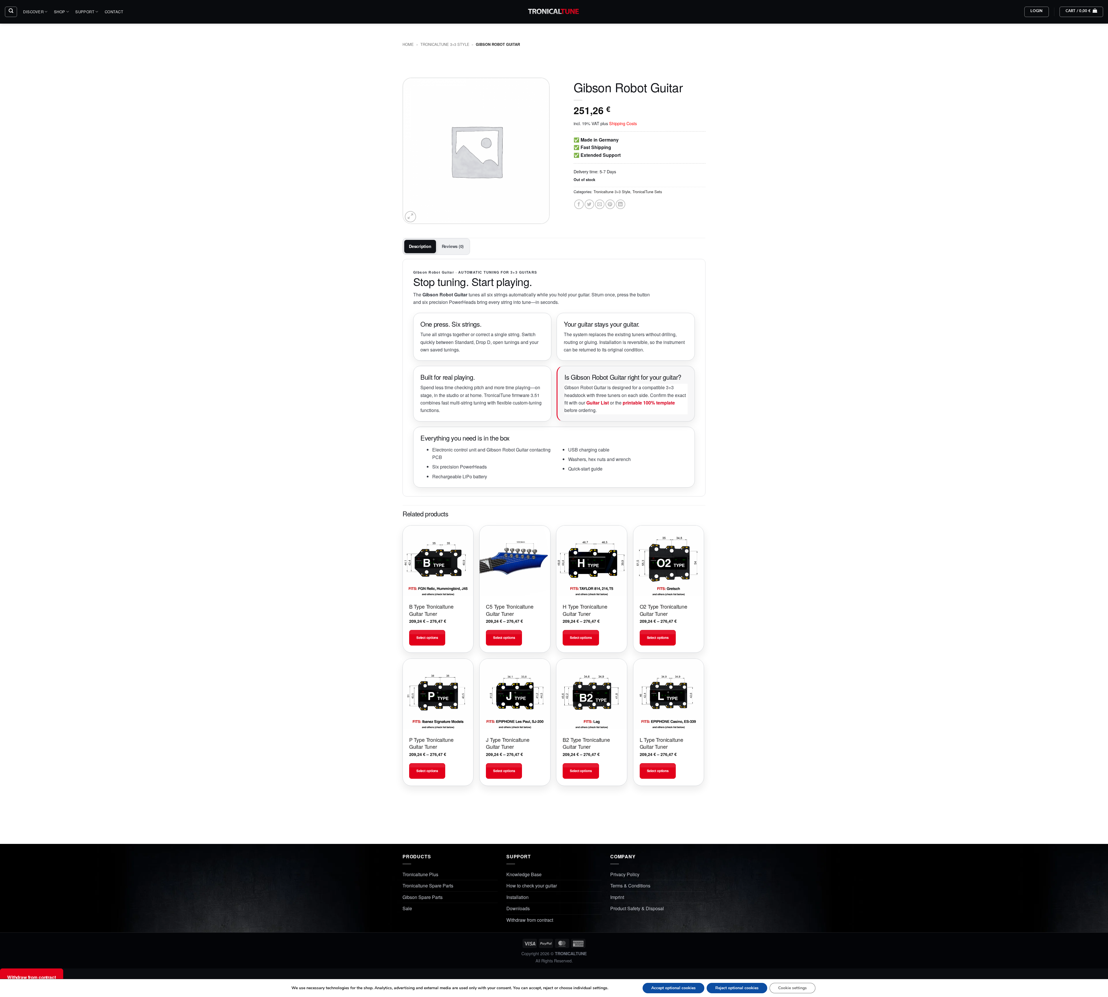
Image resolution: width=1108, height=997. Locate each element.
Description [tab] (420, 246)
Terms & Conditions (630, 885)
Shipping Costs (623, 123)
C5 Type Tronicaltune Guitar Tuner (509, 610)
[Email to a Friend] (599, 204)
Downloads (518, 908)
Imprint (617, 897)
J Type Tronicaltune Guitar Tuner (507, 743)
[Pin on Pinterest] (610, 204)
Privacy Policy (624, 874)
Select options (427, 637)
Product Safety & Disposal (637, 908)
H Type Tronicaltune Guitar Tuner (585, 610)
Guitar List (597, 402)
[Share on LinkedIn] (620, 204)
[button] (11, 12)
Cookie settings (792, 988)
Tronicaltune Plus (420, 874)
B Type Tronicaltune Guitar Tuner (431, 610)
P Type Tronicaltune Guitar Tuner (431, 743)
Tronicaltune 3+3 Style (444, 44)
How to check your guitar (531, 885)
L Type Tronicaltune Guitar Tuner (662, 743)
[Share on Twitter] (589, 204)
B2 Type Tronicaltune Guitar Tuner (586, 743)
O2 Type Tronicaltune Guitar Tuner (663, 610)
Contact (114, 11)
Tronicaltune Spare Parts (428, 885)
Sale (407, 908)
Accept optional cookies (673, 988)
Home (408, 44)
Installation (517, 897)
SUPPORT (84, 11)
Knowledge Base (524, 874)
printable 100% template (649, 402)
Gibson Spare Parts (423, 897)
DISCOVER (33, 11)
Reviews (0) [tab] (453, 246)
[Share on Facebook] (579, 204)
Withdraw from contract (529, 920)
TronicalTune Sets (647, 191)
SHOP (59, 11)
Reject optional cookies (737, 988)
